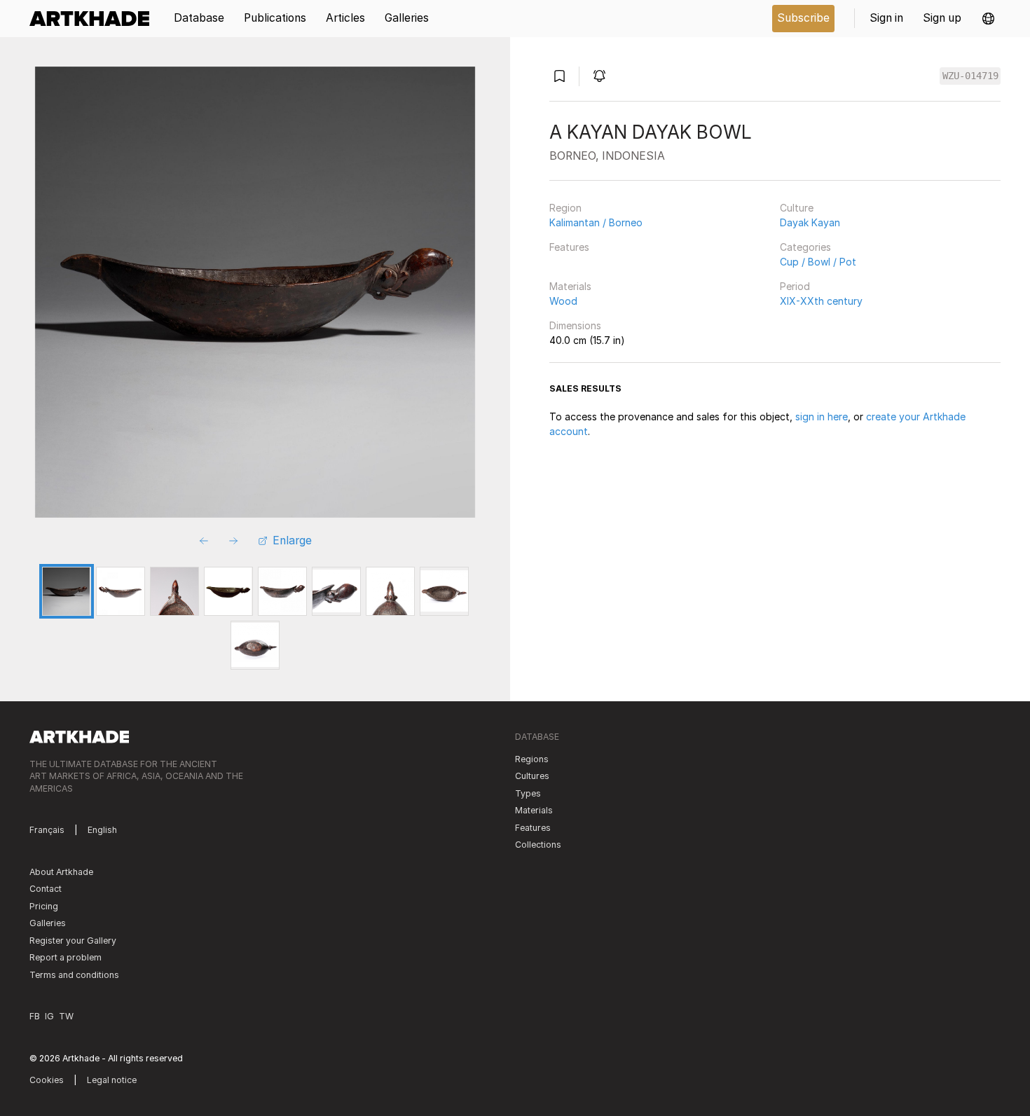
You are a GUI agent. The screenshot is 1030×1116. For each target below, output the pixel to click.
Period (795, 286)
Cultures (532, 776)
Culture (796, 208)
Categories (805, 247)
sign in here (821, 416)
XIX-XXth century (821, 301)
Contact (45, 888)
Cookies (46, 1080)
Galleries (47, 923)
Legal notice (112, 1080)
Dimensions (575, 325)
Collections (538, 844)
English (102, 830)
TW (66, 1016)
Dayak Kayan (810, 222)
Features (569, 247)
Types (528, 793)
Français (46, 830)
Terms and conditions (74, 975)
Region (565, 208)
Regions (532, 759)
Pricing (43, 906)
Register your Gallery (72, 940)
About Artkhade (61, 872)
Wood (563, 301)
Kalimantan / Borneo (596, 222)
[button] (988, 18)
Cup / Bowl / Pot (818, 262)
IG (49, 1016)
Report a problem (65, 957)
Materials (570, 286)
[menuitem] (94, 18)
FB (34, 1016)
